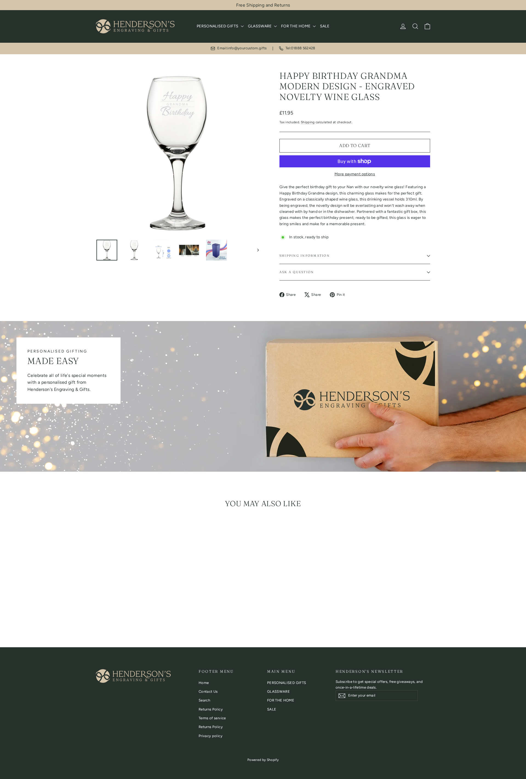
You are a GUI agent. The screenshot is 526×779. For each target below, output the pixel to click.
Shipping (308, 122)
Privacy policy (210, 736)
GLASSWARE (260, 26)
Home (204, 683)
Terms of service (212, 718)
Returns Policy (211, 709)
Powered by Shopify (263, 760)
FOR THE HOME (296, 26)
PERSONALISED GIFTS (218, 26)
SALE (324, 26)
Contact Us (208, 691)
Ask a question (296, 272)
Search (204, 700)
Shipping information (304, 255)
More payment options (355, 174)
